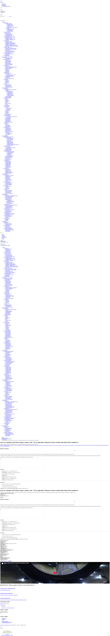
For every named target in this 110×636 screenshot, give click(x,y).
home (3, 437)
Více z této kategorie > (10, 31)
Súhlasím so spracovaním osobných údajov (7, 635)
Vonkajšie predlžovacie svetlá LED (7, 438)
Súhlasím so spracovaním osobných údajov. (6, 561)
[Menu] (0, 12)
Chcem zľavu (7, 634)
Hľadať (10, 16)
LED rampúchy (4, 439)
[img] (1, 2)
